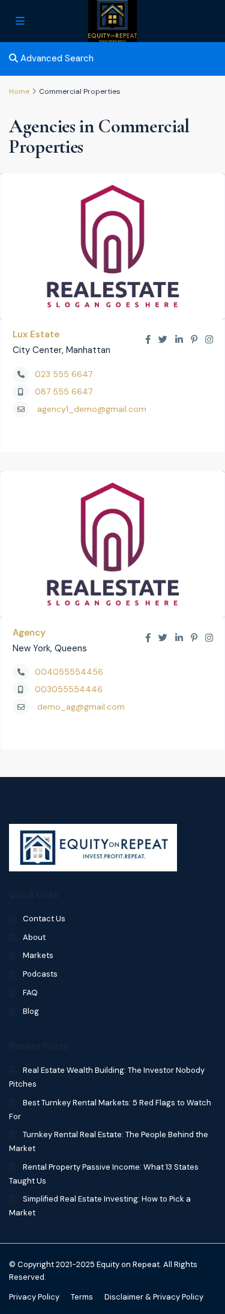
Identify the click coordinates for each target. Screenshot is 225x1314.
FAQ (30, 992)
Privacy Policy (34, 1297)
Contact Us (44, 918)
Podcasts (40, 974)
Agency (29, 633)
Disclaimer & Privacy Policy (153, 1297)
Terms (82, 1297)
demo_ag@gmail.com (81, 706)
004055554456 (69, 671)
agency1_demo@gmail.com (91, 409)
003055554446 (69, 689)
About (34, 937)
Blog (31, 1011)
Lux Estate (36, 334)
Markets (38, 955)
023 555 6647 (63, 374)
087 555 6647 (63, 391)
